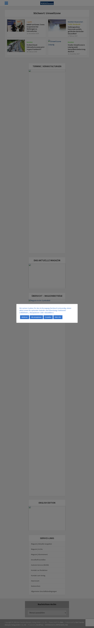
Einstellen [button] (48, 317)
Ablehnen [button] (25, 317)
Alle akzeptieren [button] (36, 317)
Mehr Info (58, 317)
